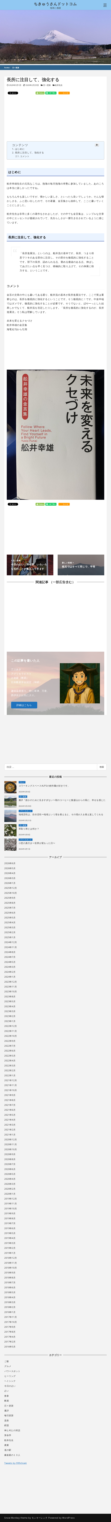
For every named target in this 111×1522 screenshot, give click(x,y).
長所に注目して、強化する (29, 152)
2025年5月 (10, 917)
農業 (6, 1445)
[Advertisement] (55, 118)
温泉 (6, 1420)
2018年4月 (10, 1297)
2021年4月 (10, 1119)
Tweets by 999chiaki (15, 1463)
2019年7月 (10, 1223)
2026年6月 (10, 863)
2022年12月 (10, 1026)
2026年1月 (10, 883)
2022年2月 (10, 1070)
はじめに (20, 148)
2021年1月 (10, 1134)
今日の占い (10, 1385)
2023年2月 (10, 1016)
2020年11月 (10, 1144)
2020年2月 (10, 1188)
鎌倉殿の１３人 (12, 1454)
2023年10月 (10, 991)
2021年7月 (10, 1104)
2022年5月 (10, 1055)
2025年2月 (10, 932)
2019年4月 (10, 1238)
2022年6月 (10, 1050)
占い (6, 1390)
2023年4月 (10, 1006)
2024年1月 (10, 976)
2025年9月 (10, 897)
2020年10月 (10, 1149)
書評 (6, 1410)
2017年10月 (10, 1322)
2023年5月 (10, 1001)
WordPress (68, 1517)
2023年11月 (10, 986)
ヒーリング (10, 1376)
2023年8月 (10, 996)
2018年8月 (10, 1277)
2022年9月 (10, 1040)
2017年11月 (10, 1317)
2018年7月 (10, 1282)
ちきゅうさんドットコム (55, 3)
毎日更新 (9, 1415)
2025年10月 (10, 892)
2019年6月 (10, 1228)
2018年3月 (10, 1302)
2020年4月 (10, 1178)
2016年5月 (10, 1346)
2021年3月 (10, 1124)
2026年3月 (10, 878)
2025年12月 (10, 887)
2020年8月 (10, 1159)
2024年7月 (10, 956)
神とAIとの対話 (12, 1430)
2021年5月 (10, 1114)
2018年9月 (10, 1272)
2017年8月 (10, 1331)
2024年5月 (10, 962)
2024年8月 (10, 952)
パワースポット (12, 1371)
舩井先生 (59, 85)
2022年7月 (10, 1045)
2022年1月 (10, 1075)
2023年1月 (10, 1021)
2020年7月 (10, 1164)
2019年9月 (10, 1213)
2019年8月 (10, 1218)
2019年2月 (10, 1247)
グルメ (7, 1366)
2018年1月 (10, 1312)
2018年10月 (10, 1267)
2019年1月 (10, 1252)
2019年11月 (10, 1203)
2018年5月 (10, 1292)
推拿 (6, 1395)
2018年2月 (10, 1307)
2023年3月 (10, 1011)
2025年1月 (10, 937)
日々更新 (47, 85)
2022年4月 (10, 1060)
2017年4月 (10, 1336)
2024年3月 (10, 966)
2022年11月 (10, 1031)
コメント (24, 156)
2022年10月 (10, 1035)
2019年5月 (10, 1233)
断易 (6, 1400)
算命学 (7, 1435)
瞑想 (6, 1425)
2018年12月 (10, 1257)
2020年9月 (10, 1154)
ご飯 (6, 1361)
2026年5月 (10, 868)
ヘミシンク (10, 1380)
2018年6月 (10, 1287)
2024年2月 (10, 971)
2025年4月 (10, 922)
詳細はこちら (24, 705)
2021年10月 (10, 1090)
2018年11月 (10, 1262)
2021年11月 (10, 1085)
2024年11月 (10, 947)
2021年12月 (10, 1080)
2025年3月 (10, 927)
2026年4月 (10, 873)
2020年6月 (10, 1169)
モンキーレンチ (40, 1517)
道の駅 (7, 1449)
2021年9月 (10, 1095)
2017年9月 (10, 1326)
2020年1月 (10, 1193)
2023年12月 (10, 981)
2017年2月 (10, 1341)
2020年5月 (10, 1174)
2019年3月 (10, 1243)
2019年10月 (10, 1208)
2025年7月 (10, 907)
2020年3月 (10, 1183)
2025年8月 (10, 902)
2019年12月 (10, 1198)
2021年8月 (10, 1100)
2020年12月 (10, 1139)
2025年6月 (10, 912)
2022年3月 (10, 1065)
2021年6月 (10, 1109)
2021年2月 (10, 1129)
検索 (102, 766)
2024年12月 (10, 942)
